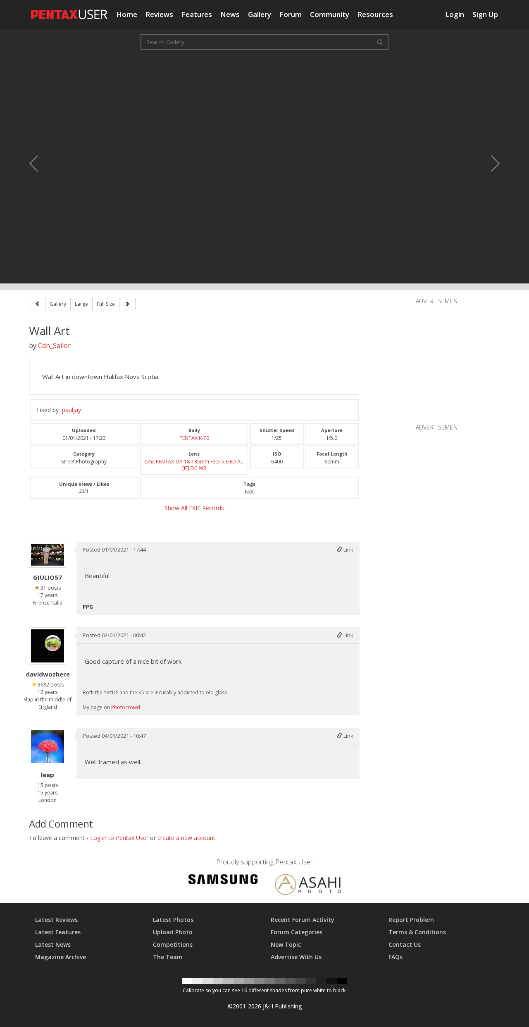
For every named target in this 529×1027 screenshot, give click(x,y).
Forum (290, 14)
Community (329, 14)
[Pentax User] (69, 10)
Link (347, 549)
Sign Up (485, 14)
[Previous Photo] (39, 163)
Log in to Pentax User (119, 838)
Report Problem (411, 920)
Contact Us (404, 944)
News (230, 14)
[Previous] (37, 304)
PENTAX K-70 (194, 438)
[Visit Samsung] (223, 881)
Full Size (106, 303)
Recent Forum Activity (302, 920)
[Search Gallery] (380, 41)
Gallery (259, 14)
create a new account (186, 838)
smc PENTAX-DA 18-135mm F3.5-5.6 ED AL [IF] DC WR (194, 465)
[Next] (127, 304)
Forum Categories (296, 932)
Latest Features (58, 932)
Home (126, 14)
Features (196, 14)
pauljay (71, 410)
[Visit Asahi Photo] (308, 886)
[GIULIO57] (47, 555)
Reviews (159, 14)
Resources (375, 14)
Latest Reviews (56, 920)
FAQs (395, 957)
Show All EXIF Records (194, 508)
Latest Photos (173, 920)
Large (81, 303)
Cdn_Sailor (54, 345)
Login (454, 14)
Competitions (173, 944)
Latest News (53, 944)
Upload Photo (173, 932)
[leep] (47, 746)
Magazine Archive (60, 957)
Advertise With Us (296, 957)
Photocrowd (125, 707)
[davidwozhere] (47, 646)
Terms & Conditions (417, 932)
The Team (168, 957)
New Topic (286, 944)
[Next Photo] (489, 163)
